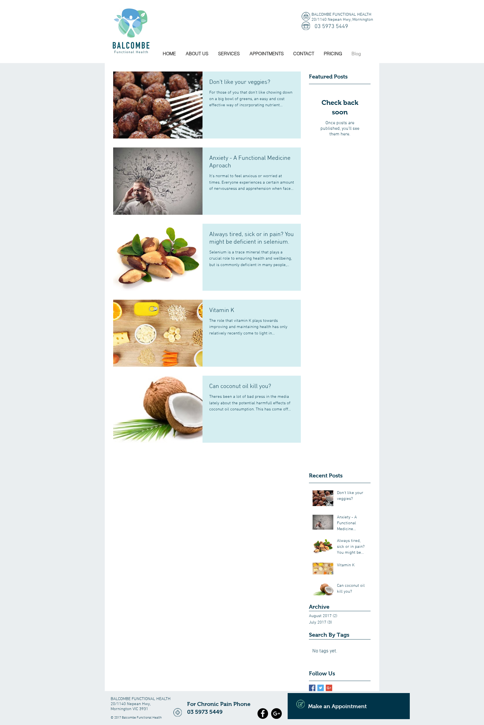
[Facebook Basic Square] (312, 688)
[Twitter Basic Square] (320, 688)
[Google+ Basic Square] (329, 688)
